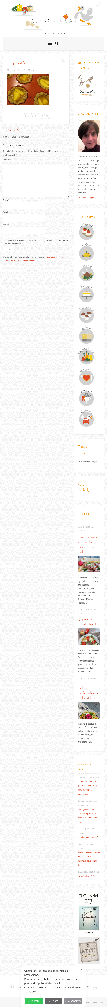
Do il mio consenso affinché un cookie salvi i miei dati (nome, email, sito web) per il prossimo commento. (35, 242)
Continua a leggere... (87, 197)
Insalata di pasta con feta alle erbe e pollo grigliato (88, 692)
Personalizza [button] (74, 1001)
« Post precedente (11, 130)
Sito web (6, 224)
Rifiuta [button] (54, 1001)
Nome (6, 199)
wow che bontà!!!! (86, 876)
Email (6, 212)
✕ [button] (82, 969)
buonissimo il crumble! (88, 837)
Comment (7, 159)
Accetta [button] (35, 1001)
